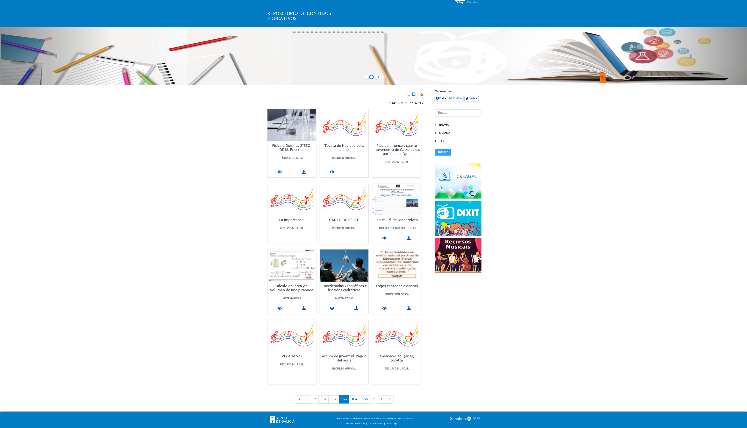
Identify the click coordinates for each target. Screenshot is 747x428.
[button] (56, 56)
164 (356, 400)
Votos (473, 98)
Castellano (473, 2)
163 (345, 400)
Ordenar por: (444, 91)
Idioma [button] (444, 124)
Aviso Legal (392, 423)
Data (442, 98)
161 (325, 400)
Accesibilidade (375, 423)
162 (335, 400)
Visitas (457, 98)
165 (366, 400)
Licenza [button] (444, 133)
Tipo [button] (442, 141)
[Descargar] (304, 172)
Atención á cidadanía (355, 423)
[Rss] (420, 94)
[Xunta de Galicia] (282, 420)
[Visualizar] (279, 172)
